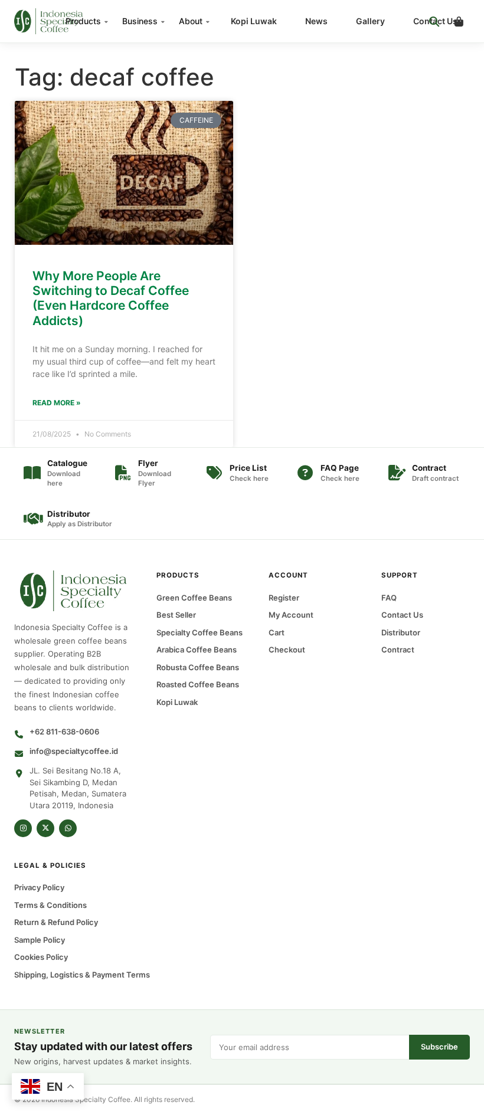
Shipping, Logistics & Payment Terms (82, 974)
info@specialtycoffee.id (74, 751)
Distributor (400, 632)
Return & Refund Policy (56, 922)
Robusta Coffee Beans (197, 667)
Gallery (370, 21)
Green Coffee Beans (194, 597)
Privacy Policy (39, 888)
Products (83, 21)
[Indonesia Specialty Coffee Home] (58, 21)
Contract (397, 649)
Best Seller (176, 614)
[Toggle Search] (434, 21)
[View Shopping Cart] (458, 21)
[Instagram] (23, 828)
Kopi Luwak (254, 21)
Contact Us (402, 614)
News (316, 21)
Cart (276, 632)
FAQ (389, 597)
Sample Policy (39, 940)
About (190, 21)
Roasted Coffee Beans (197, 684)
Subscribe (439, 1046)
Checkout (287, 649)
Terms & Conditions (50, 905)
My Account (291, 614)
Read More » (56, 402)
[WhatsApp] (68, 828)
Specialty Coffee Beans (199, 632)
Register (284, 597)
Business (140, 21)
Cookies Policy (41, 957)
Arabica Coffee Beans (196, 649)
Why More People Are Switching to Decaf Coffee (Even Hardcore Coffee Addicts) (110, 298)
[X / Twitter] (45, 828)
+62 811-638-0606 (64, 731)
